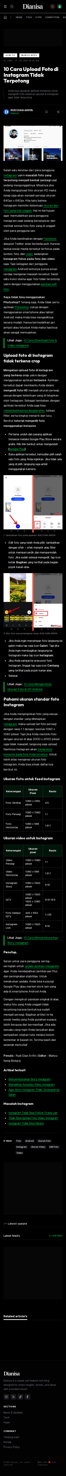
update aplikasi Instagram (42, 966)
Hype (7, 1422)
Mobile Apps (29, 55)
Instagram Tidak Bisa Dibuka (26, 1123)
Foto (18, 1141)
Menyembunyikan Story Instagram (29, 1079)
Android (29, 1141)
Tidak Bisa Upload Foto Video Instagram (33, 1118)
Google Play (17, 449)
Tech (7, 1417)
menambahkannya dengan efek (24, 410)
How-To (10, 55)
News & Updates (13, 1412)
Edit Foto (54, 1147)
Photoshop (22, 307)
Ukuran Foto (44, 1141)
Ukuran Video (38, 1147)
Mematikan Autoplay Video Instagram (31, 1084)
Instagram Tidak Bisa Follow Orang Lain (33, 1112)
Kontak (7, 1442)
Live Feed (57, 1235)
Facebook (50, 238)
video (29, 254)
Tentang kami (11, 1437)
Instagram (10, 175)
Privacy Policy (12, 1446)
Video (19, 1153)
